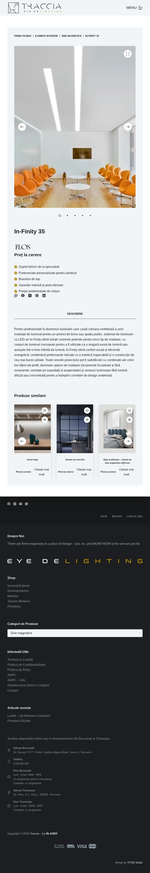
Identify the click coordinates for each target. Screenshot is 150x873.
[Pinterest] (36, 295)
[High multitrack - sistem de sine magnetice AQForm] (117, 428)
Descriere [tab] (75, 313)
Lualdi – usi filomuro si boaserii (28, 715)
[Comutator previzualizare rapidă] (45, 420)
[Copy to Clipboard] (15, 295)
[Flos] (22, 247)
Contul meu (135, 516)
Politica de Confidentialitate (26, 664)
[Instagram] (14, 503)
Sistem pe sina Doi (75, 459)
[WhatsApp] (26, 503)
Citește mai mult (42, 472)
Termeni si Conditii (20, 659)
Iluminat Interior (18, 590)
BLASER (51, 833)
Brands (117, 516)
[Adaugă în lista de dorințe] (45, 410)
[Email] (20, 503)
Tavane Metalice (18, 601)
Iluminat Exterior (18, 585)
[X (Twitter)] (29, 295)
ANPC (11, 675)
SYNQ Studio (135, 862)
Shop (104, 516)
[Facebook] (22, 295)
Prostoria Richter (19, 720)
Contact (12, 690)
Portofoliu (14, 606)
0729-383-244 (21, 763)
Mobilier (13, 596)
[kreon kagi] (32, 428)
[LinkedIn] (44, 295)
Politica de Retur (18, 669)
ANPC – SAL (16, 680)
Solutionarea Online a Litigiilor (28, 685)
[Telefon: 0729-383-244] (8, 761)
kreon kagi (32, 459)
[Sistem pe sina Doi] (75, 428)
